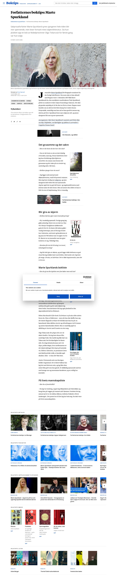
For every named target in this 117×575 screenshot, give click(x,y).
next (104, 421)
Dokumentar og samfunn (18, 21)
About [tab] (81, 282)
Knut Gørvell (21, 92)
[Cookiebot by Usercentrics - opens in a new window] (84, 277)
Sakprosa (19, 103)
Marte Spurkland (28, 103)
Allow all (80, 296)
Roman (13, 103)
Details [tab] (58, 282)
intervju (29, 101)
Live (40, 3)
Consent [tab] (35, 282)
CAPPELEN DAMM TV (32, 3)
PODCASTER (23, 3)
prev (13, 421)
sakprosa (58, 180)
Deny (58, 296)
